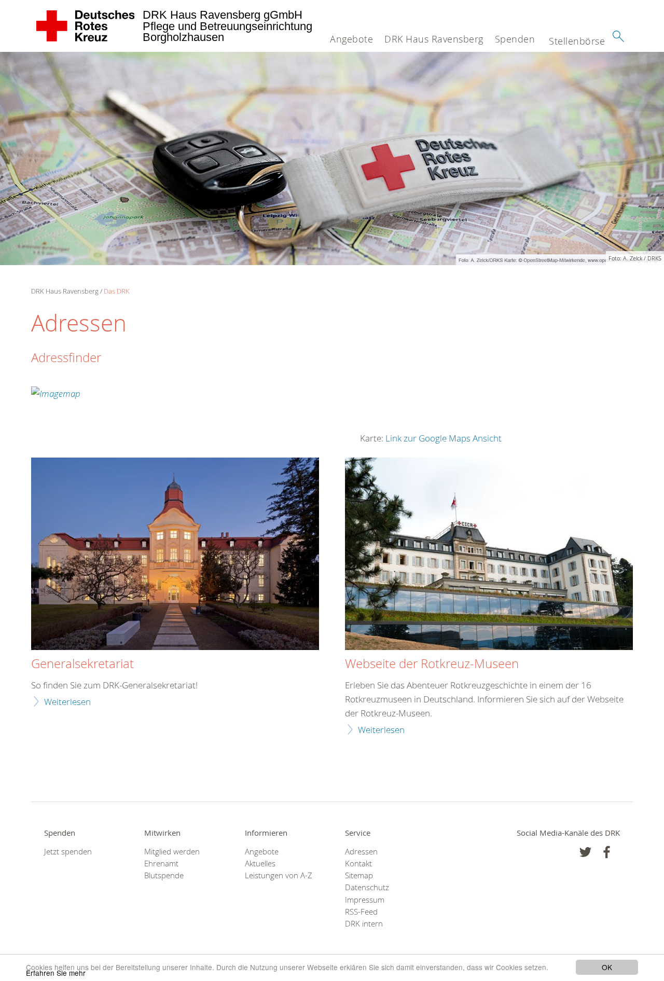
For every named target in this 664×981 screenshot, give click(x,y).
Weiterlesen (67, 702)
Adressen (361, 851)
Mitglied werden (172, 851)
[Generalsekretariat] (175, 555)
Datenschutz (367, 887)
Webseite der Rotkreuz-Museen (432, 664)
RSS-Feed (361, 912)
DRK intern (364, 924)
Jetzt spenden (68, 851)
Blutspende (164, 875)
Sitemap (359, 875)
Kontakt (358, 863)
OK (607, 967)
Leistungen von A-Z (278, 875)
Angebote (351, 39)
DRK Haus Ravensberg (433, 39)
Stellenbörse (577, 41)
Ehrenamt (161, 863)
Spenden (515, 39)
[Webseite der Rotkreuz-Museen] (489, 555)
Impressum (364, 900)
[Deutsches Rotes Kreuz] (86, 26)
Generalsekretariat (82, 664)
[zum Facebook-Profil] (585, 852)
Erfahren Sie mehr (56, 973)
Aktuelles (260, 863)
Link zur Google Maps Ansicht (443, 438)
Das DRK (117, 291)
